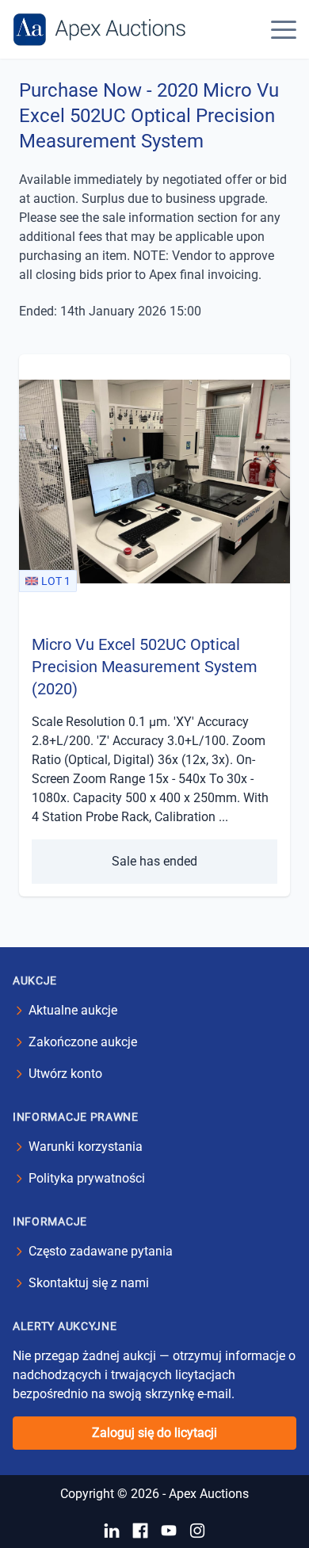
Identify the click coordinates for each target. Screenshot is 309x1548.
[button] (284, 29)
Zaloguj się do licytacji (154, 1432)
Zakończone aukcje (83, 1041)
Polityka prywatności (87, 1178)
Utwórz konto (65, 1073)
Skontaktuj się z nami (89, 1282)
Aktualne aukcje (73, 1010)
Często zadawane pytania (101, 1251)
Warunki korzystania (86, 1146)
